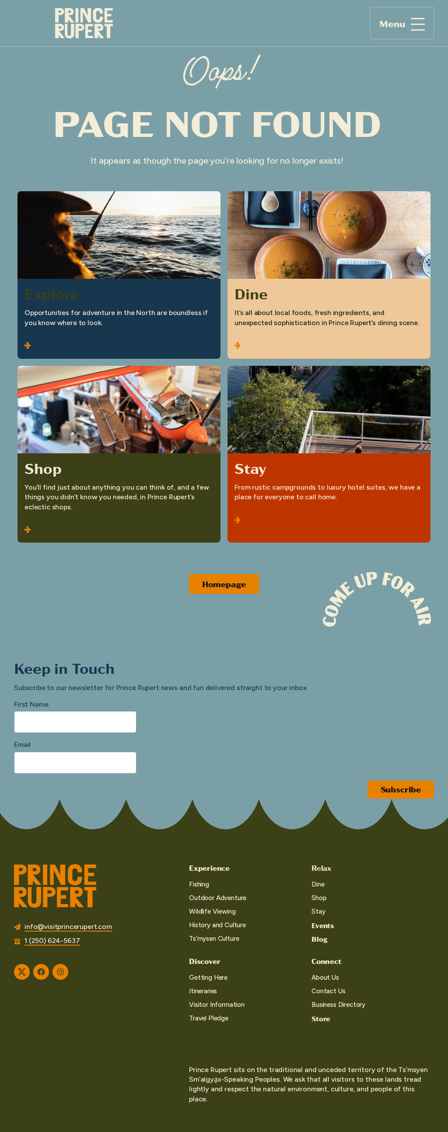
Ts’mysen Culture (214, 939)
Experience (209, 867)
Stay (250, 467)
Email (22, 744)
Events (323, 925)
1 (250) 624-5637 (52, 940)
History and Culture (217, 925)
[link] (119, 274)
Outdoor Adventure (217, 898)
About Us (325, 977)
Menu (392, 23)
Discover (204, 960)
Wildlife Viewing (212, 911)
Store (321, 1018)
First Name (31, 704)
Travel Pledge (208, 1018)
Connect (326, 960)
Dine (250, 293)
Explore (51, 293)
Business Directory (338, 1005)
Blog (319, 938)
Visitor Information (217, 1005)
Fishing (199, 884)
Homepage (224, 583)
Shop (42, 467)
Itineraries (203, 991)
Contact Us (328, 991)
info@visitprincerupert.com (68, 926)
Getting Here (208, 977)
